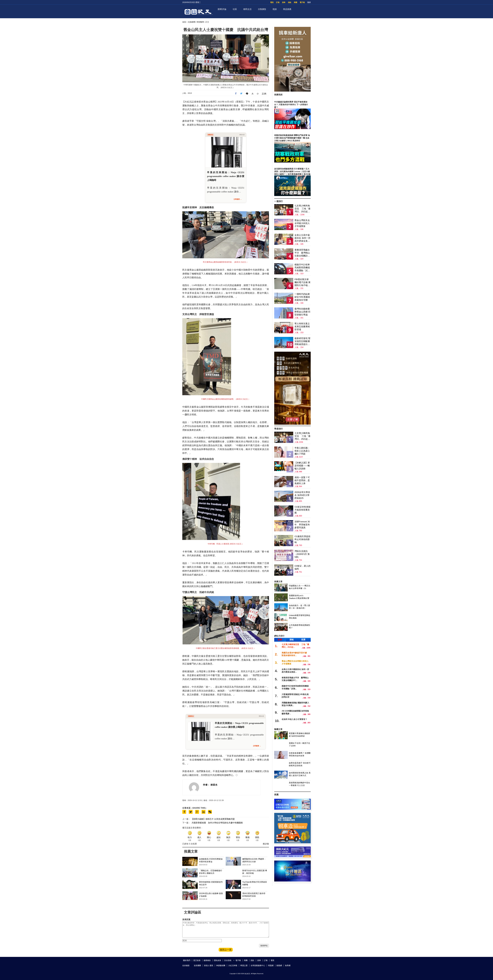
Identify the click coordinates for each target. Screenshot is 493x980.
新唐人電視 (208, 965)
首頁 (184, 22)
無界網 (287, 965)
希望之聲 (244, 965)
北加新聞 (191, 22)
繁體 (309, 2)
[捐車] (292, 843)
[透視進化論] (292, 424)
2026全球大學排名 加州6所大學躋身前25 (302, 495)
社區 (235, 9)
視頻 (275, 9)
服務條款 (207, 960)
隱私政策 (217, 960)
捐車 (283, 2)
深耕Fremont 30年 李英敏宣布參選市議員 (302, 524)
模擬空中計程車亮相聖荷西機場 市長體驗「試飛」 (302, 267)
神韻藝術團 (220, 965)
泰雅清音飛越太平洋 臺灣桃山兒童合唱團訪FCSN (302, 253)
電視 (272, 2)
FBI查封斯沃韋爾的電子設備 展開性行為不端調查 (302, 282)
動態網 (279, 965)
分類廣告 (262, 9)
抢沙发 (266, 844)
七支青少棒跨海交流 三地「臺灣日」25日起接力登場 (302, 208)
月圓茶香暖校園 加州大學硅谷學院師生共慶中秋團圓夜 (217, 823)
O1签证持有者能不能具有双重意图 (302, 510)
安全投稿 (227, 960)
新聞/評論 (222, 9)
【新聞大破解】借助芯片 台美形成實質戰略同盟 (213, 819)
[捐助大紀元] (292, 857)
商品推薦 (287, 9)
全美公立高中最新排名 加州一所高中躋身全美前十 (302, 238)
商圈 (295, 2)
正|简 (264, 94)
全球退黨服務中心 (258, 965)
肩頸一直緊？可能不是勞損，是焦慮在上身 (302, 480)
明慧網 (270, 965)
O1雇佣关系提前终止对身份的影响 (302, 539)
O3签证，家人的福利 (302, 567)
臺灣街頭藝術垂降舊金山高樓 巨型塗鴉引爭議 (302, 312)
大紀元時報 (232, 965)
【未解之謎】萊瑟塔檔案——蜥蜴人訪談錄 (302, 465)
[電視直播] (292, 881)
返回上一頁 (225, 949)
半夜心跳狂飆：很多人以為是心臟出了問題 (302, 451)
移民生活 (247, 9)
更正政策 (197, 960)
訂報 (277, 2)
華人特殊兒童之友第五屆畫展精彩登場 (302, 326)
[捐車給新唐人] (292, 91)
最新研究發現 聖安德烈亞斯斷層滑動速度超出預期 (302, 341)
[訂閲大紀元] (292, 809)
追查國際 (197, 965)
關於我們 (186, 960)
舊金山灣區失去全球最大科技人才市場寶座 (302, 223)
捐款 (289, 2)
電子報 (302, 2)
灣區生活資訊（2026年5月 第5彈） (302, 554)
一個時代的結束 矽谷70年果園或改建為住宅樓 (302, 297)
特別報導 (200, 22)
